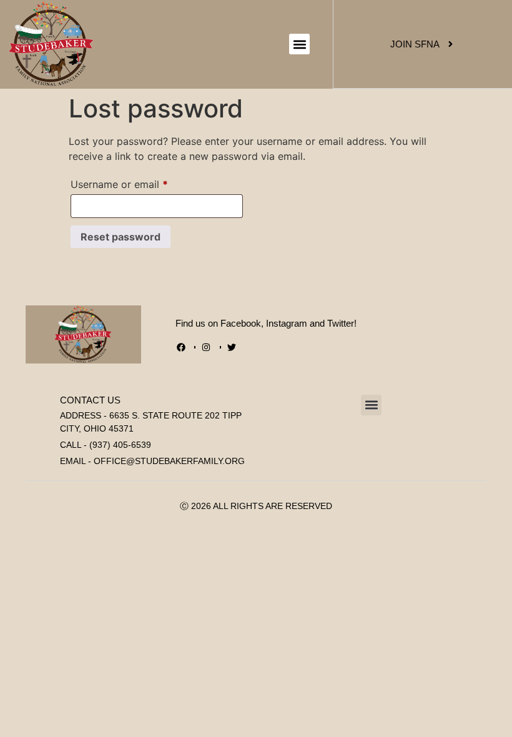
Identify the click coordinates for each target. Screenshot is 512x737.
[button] (299, 44)
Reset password (120, 236)
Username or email (140, 182)
